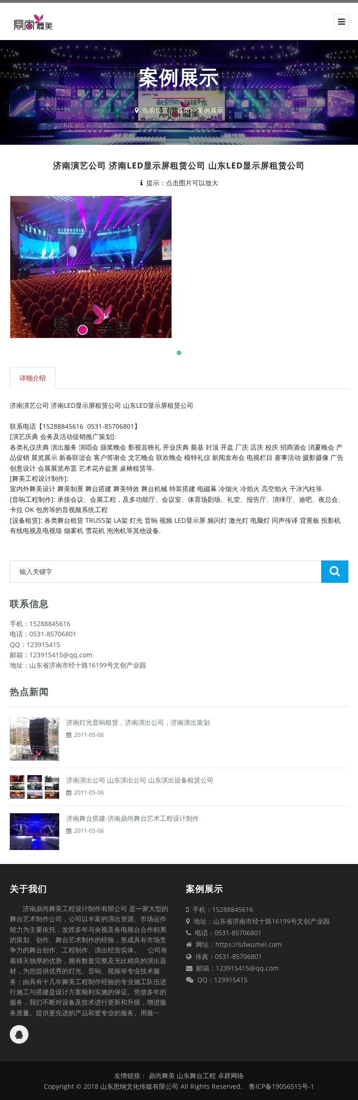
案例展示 (210, 110)
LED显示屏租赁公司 (164, 405)
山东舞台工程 (197, 1075)
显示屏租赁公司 (98, 405)
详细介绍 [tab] (33, 377)
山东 (129, 405)
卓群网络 (231, 1075)
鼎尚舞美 (162, 1075)
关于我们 (28, 889)
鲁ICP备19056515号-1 (281, 1086)
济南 (57, 405)
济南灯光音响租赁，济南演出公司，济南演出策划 (138, 722)
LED (70, 405)
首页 (183, 110)
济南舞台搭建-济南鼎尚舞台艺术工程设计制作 (132, 818)
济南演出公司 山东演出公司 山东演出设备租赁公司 (139, 780)
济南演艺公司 (29, 405)
